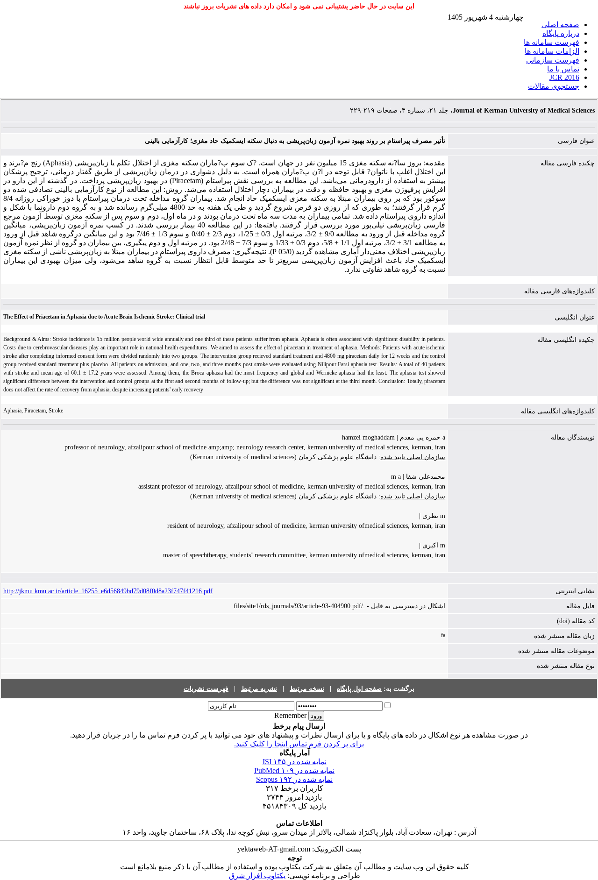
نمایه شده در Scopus (294, 779)
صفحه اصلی (560, 24)
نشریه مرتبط (259, 688)
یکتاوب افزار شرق (257, 876)
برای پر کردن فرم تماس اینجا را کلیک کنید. (299, 744)
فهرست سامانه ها (551, 42)
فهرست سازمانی (552, 60)
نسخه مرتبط (307, 688)
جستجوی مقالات (553, 86)
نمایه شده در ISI (295, 762)
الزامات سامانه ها (552, 51)
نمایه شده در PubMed (294, 770)
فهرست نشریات (206, 688)
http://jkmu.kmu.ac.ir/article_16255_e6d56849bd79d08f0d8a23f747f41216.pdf (108, 591)
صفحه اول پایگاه (359, 688)
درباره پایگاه (560, 33)
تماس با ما (563, 69)
